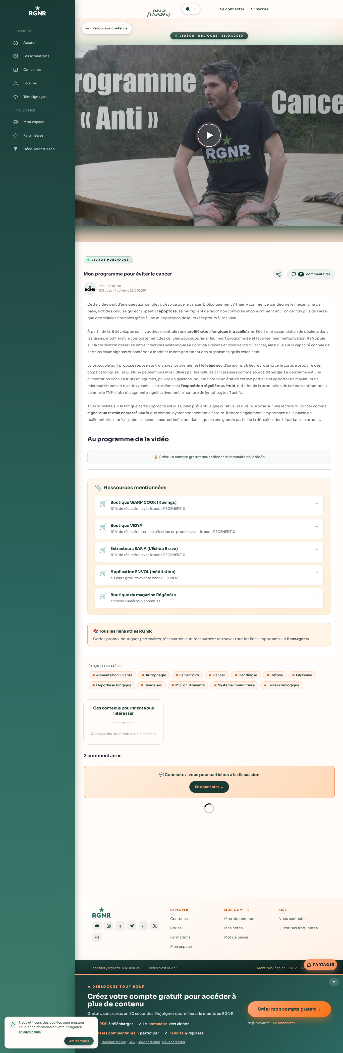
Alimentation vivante (114, 675)
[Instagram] (108, 925)
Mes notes (233, 928)
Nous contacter (292, 918)
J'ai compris (79, 1041)
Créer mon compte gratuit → (289, 1009)
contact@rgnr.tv (106, 968)
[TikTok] (143, 925)
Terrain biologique (283, 685)
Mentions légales (271, 968)
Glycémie (304, 675)
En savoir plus (30, 1032)
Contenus (179, 918)
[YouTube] (97, 925)
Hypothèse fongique (113, 685)
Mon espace (181, 946)
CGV (293, 968)
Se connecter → (209, 787)
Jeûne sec (153, 685)
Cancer (219, 675)
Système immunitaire (236, 685)
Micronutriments (190, 685)
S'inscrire (260, 9)
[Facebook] (120, 925)
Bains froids (189, 675)
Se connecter (232, 9)
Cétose (276, 675)
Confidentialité (149, 1042)
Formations (180, 937)
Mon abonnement (240, 918)
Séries (176, 928)
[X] (154, 925)
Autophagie (156, 675)
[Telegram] (131, 925)
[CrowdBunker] (97, 937)
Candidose (248, 675)
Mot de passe (236, 937)
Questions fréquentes (298, 928)
